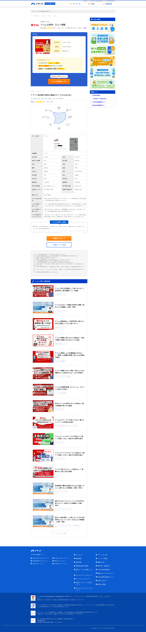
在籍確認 (62, 361)
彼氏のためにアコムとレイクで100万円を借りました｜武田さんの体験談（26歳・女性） (69, 503)
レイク (62, 442)
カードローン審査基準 (61, 425)
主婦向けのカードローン (38, 563)
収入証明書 (58, 294)
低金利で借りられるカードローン (40, 558)
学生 (61, 409)
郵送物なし (58, 327)
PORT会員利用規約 (104, 569)
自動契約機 (63, 392)
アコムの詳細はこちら (59, 81)
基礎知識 (78, 558)
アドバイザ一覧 (102, 555)
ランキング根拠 (102, 558)
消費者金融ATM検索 (82, 566)
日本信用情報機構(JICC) (98, 102)
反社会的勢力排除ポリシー (106, 577)
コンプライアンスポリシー (84, 575)
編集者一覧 (101, 562)
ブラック (75, 425)
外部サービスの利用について (84, 570)
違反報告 (85, 232)
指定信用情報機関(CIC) (98, 105)
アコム (43, 15)
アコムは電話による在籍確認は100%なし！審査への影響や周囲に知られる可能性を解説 (70, 355)
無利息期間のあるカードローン (40, 560)
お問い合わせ (102, 580)
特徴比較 (78, 562)
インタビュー (59, 310)
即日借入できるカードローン (61, 558)
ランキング (79, 555)
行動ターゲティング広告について (84, 583)
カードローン (36, 15)
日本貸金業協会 (96, 95)
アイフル (62, 458)
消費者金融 (58, 343)
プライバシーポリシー (83, 579)
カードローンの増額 (65, 376)
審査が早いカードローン (60, 560)
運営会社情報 (102, 584)
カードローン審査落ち (74, 525)
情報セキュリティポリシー (106, 573)
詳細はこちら (58, 238)
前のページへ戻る (60, 244)
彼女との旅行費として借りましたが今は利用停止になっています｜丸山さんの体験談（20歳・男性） (70, 520)
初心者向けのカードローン (61, 563)
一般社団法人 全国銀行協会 (99, 98)
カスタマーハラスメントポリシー (84, 589)
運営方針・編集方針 (104, 566)
